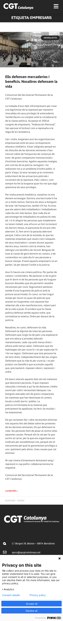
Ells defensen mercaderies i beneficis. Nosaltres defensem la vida (31, 81)
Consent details (11, 595)
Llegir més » (11, 491)
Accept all (31, 603)
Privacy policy (38, 595)
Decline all (31, 610)
